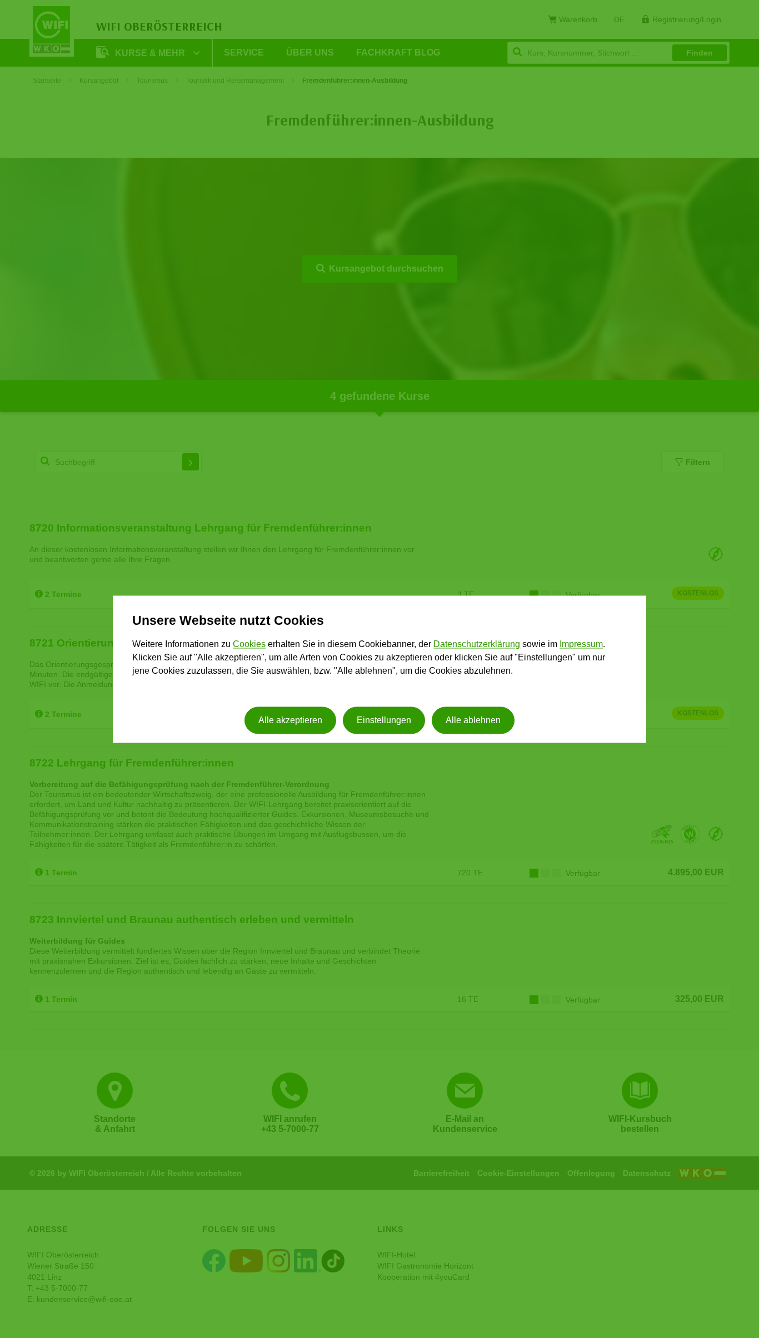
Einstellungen (384, 720)
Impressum (581, 644)
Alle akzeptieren (290, 720)
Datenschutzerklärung (476, 644)
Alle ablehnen (473, 720)
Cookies (249, 644)
